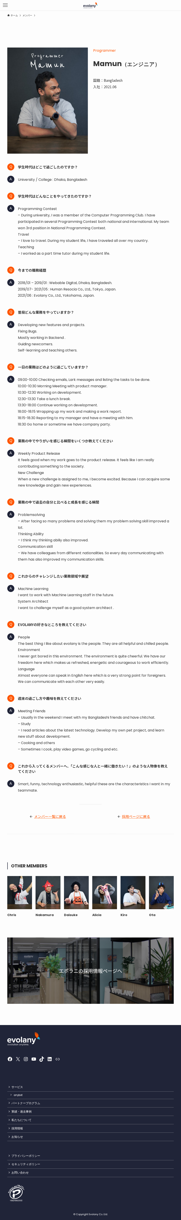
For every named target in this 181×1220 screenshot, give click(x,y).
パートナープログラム (25, 1103)
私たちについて (21, 1120)
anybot (18, 1095)
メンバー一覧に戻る (50, 816)
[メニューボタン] (5, 5)
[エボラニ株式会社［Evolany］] (90, 5)
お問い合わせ (20, 1172)
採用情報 (17, 1128)
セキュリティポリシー (25, 1164)
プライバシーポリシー (25, 1156)
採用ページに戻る (136, 816)
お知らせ (17, 1137)
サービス (17, 1087)
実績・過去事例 (21, 1111)
